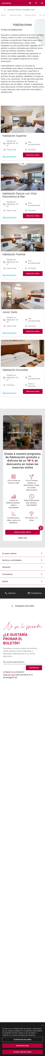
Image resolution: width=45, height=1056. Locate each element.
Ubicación (6, 567)
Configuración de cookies (22, 1039)
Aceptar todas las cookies (22, 1052)
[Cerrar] (42, 1025)
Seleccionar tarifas (32, 155)
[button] (30, 3)
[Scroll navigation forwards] (43, 15)
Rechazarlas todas (22, 1045)
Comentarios (7, 574)
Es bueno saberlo (9, 553)
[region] (22, 1039)
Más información (9, 156)
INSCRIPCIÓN (34, 668)
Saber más (22, 538)
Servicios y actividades (11, 560)
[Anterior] (2, 118)
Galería (5, 581)
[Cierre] (43, 525)
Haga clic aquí (9, 675)
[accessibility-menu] (40, 528)
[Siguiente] (43, 118)
